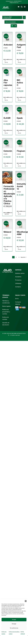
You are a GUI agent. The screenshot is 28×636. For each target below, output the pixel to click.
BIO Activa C (20, 82)
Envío (17, 298)
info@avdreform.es (14, 2)
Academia (18, 276)
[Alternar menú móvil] (25, 7)
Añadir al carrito (6, 61)
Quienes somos (19, 273)
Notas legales (6, 306)
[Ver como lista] (15, 25)
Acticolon (8, 44)
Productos (18, 280)
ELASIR (7, 118)
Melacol (7, 232)
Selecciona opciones (6, 213)
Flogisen (21, 151)
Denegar (14, 623)
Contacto (18, 287)
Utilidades (18, 283)
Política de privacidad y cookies (6, 312)
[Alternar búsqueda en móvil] (21, 7)
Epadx (20, 118)
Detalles (10, 59)
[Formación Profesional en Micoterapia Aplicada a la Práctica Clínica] (7, 177)
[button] (25, 601)
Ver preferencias (14, 628)
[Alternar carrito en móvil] (18, 7)
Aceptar (14, 619)
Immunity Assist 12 (21, 186)
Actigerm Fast (21, 45)
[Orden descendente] (24, 17)
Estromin (8, 151)
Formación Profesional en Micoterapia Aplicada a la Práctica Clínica (9, 195)
